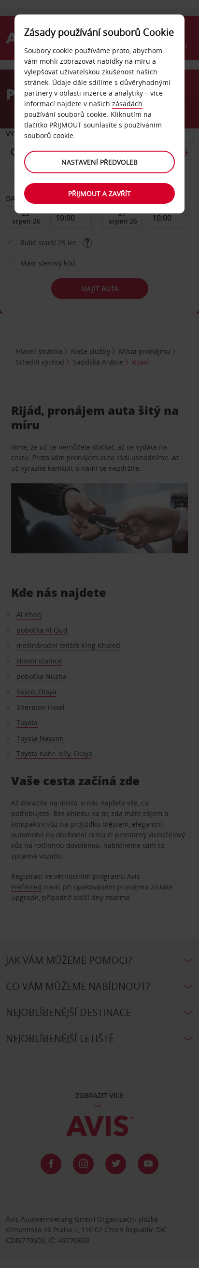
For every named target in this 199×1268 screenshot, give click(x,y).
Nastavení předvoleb (99, 162)
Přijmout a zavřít (99, 193)
